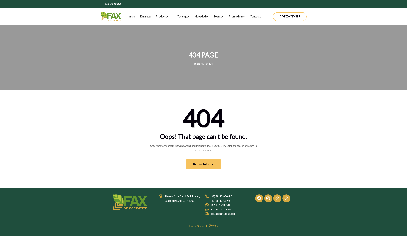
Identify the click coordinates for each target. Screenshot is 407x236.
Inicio (132, 16)
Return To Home (203, 164)
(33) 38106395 (113, 3)
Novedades (202, 16)
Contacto (255, 16)
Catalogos (183, 16)
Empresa (145, 16)
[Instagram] (268, 198)
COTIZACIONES (290, 16)
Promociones (237, 16)
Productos (162, 16)
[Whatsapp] (277, 198)
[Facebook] (259, 198)
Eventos (219, 16)
